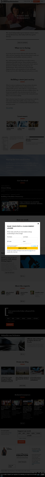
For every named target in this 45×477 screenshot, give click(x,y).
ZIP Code (9, 241)
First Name (9, 236)
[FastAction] (34, 246)
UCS (31, 250)
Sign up (11, 246)
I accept (42, 474)
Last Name (25, 236)
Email (24, 241)
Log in (8, 246)
